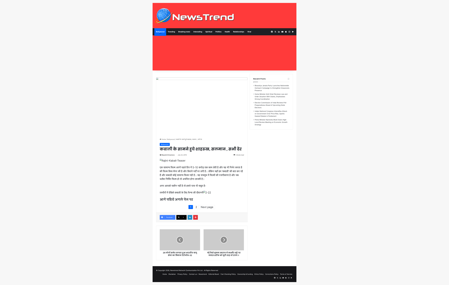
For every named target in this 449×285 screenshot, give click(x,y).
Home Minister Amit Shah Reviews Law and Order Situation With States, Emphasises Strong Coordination (271, 96)
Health (227, 32)
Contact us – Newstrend (198, 274)
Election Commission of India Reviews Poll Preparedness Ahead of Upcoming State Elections (270, 105)
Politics (218, 32)
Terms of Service (286, 274)
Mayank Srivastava (168, 155)
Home (163, 139)
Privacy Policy (182, 274)
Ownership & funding (245, 274)
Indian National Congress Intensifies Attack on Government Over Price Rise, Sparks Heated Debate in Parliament (271, 113)
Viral (249, 32)
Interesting (197, 32)
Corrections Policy (271, 274)
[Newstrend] (194, 16)
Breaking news (184, 32)
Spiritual (208, 32)
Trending (171, 32)
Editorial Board (213, 274)
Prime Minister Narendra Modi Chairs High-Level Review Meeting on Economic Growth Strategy (271, 122)
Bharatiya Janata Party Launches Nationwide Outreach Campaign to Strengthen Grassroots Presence (272, 88)
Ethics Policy (259, 274)
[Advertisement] (224, 53)
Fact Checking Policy (228, 274)
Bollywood (160, 32)
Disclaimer (172, 274)
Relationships (238, 32)
